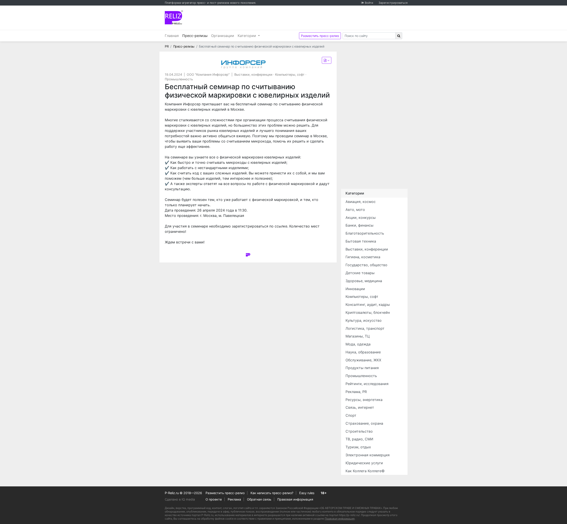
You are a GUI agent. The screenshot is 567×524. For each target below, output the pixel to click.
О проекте (214, 499)
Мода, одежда (358, 344)
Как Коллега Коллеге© (365, 471)
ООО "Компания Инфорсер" (208, 74)
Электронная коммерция (368, 455)
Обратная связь (259, 499)
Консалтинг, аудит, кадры (368, 304)
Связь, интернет (360, 407)
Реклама (234, 499)
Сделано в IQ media (180, 499)
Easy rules (307, 493)
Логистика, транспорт (365, 328)
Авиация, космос (361, 201)
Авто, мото (355, 209)
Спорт (351, 415)
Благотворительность (365, 233)
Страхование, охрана (364, 423)
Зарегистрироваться (393, 2)
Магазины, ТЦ (358, 336)
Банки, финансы (359, 225)
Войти (369, 2)
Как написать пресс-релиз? (271, 493)
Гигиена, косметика (363, 257)
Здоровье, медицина (364, 281)
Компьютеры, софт (290, 74)
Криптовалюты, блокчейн (368, 312)
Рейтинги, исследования (367, 383)
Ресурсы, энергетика (364, 399)
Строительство (359, 431)
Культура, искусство (364, 320)
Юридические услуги (364, 463)
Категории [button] (247, 35)
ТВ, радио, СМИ (359, 439)
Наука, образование (363, 352)
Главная (172, 35)
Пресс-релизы (195, 35)
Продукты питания (362, 368)
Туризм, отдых (358, 447)
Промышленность (179, 79)
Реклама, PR (356, 391)
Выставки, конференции (253, 74)
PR (167, 46)
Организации (222, 35)
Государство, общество (366, 265)
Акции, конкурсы (361, 217)
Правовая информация (295, 499)
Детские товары (360, 273)
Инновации (355, 289)
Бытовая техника (361, 241)
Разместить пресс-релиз (320, 36)
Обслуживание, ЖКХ (363, 360)
